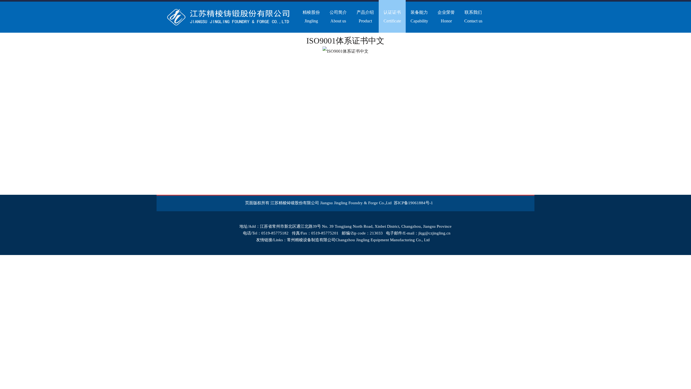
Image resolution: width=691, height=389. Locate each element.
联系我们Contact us (473, 16)
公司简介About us (338, 16)
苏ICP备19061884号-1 (413, 203)
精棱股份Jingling (311, 16)
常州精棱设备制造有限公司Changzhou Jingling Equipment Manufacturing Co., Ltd (358, 240)
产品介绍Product (365, 16)
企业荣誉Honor (446, 16)
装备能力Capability (419, 16)
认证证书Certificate (392, 16)
